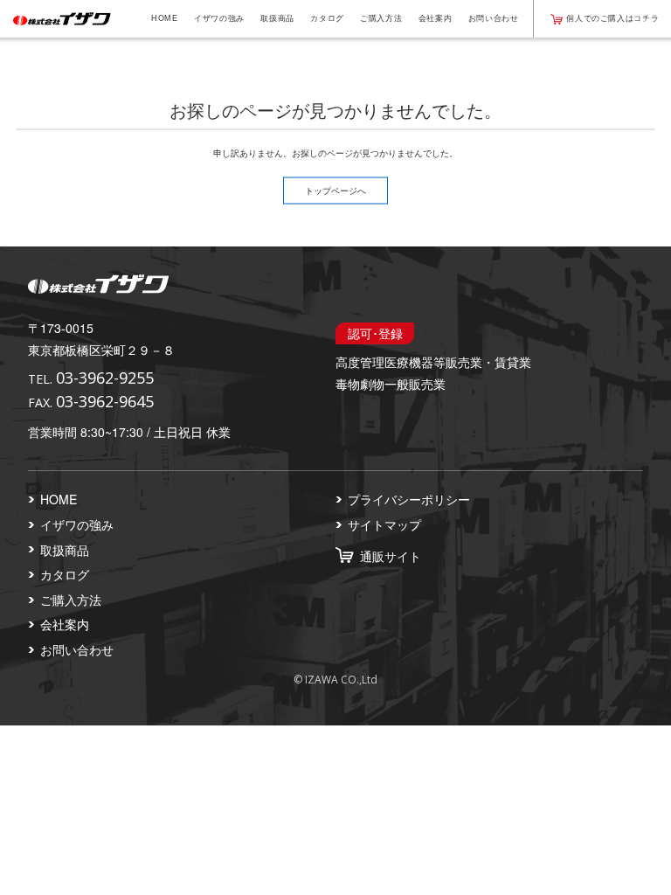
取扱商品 (277, 18)
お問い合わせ (493, 18)
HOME (164, 18)
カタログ (327, 18)
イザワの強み (219, 18)
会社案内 (436, 18)
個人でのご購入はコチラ (612, 18)
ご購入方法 (381, 18)
